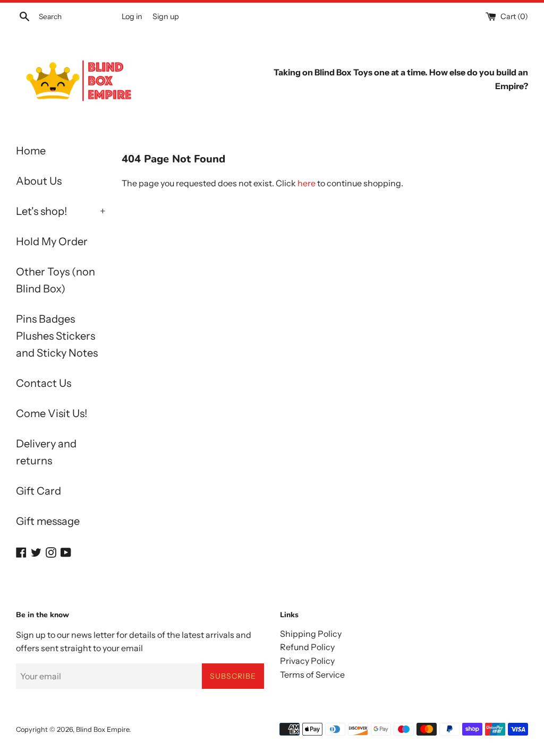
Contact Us (43, 383)
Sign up (165, 16)
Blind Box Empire (102, 729)
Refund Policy (307, 647)
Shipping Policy (311, 633)
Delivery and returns (46, 452)
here (307, 183)
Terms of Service (312, 674)
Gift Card (38, 491)
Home (31, 150)
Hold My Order (52, 241)
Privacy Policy (307, 660)
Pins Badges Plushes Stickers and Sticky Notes (57, 336)
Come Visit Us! (51, 413)
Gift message (48, 521)
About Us (39, 181)
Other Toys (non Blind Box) (55, 280)
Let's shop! (61, 211)
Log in (132, 16)
